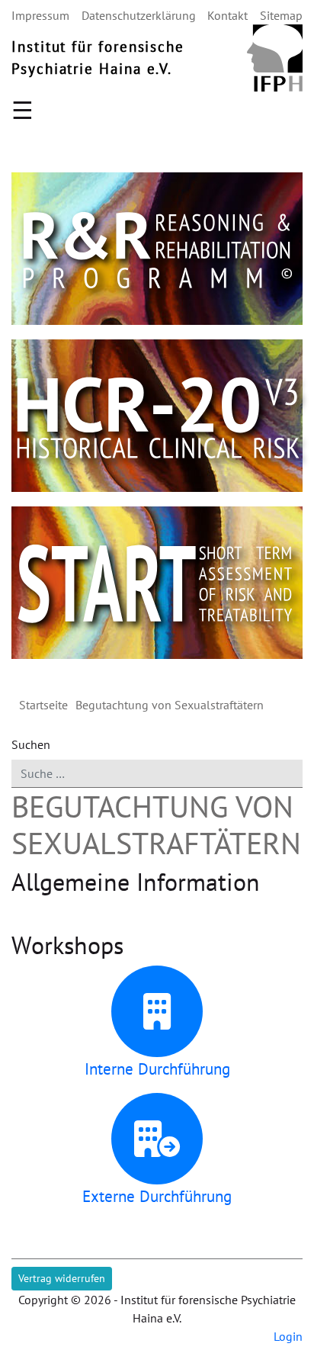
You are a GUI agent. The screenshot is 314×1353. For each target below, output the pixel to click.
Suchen (30, 744)
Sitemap (281, 15)
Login (288, 1336)
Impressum (40, 15)
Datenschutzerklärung (139, 15)
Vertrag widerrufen (61, 1278)
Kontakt (227, 15)
